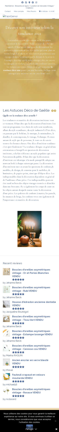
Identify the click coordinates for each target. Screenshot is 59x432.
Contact (8, 11)
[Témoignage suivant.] (55, 110)
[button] (52, 110)
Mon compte (19, 11)
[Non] (55, 421)
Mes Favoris (31, 11)
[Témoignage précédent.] (52, 110)
